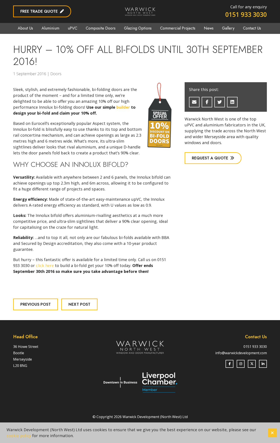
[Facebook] (229, 364)
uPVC (72, 28)
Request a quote (210, 158)
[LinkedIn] (263, 364)
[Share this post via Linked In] (232, 102)
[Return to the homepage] (140, 11)
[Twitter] (252, 364)
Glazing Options (138, 28)
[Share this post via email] (194, 102)
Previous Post (35, 304)
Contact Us (252, 28)
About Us (25, 28)
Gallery (228, 28)
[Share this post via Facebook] (207, 102)
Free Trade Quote (39, 11)
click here (45, 265)
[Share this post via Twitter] (219, 102)
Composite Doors (101, 28)
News (209, 28)
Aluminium (50, 28)
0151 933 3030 (246, 14)
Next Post (79, 304)
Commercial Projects (177, 28)
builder (123, 107)
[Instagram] (241, 364)
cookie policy (19, 435)
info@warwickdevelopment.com (241, 353)
